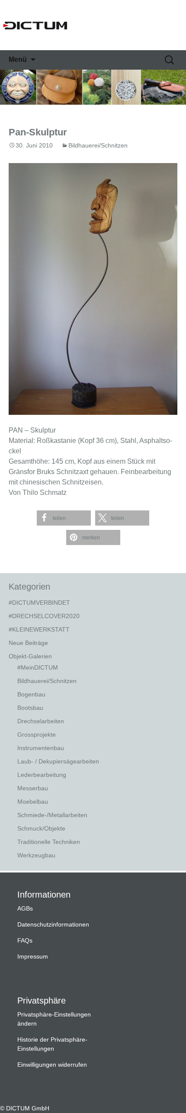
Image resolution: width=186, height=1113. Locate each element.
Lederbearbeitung (41, 774)
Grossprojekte (36, 734)
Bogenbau (31, 694)
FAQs (24, 940)
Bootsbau (30, 707)
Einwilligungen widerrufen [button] (52, 1064)
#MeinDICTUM (37, 667)
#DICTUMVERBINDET (39, 602)
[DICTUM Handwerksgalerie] (93, 25)
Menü (18, 59)
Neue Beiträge (28, 642)
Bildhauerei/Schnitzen (98, 145)
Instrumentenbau (40, 747)
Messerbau (32, 788)
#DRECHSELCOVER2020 (44, 616)
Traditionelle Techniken (48, 841)
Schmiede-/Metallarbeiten (52, 814)
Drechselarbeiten (40, 721)
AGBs (25, 908)
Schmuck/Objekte (41, 828)
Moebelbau (32, 801)
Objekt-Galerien (30, 656)
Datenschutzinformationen (53, 924)
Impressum (32, 956)
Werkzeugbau (36, 855)
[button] (64, 518)
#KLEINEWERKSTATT (39, 629)
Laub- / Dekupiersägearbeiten (58, 761)
